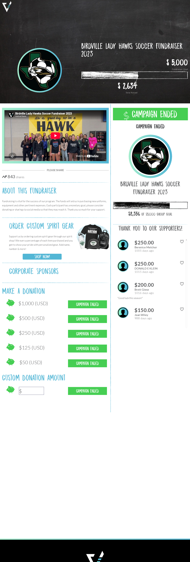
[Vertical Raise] (7, 6)
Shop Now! (42, 257)
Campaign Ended (153, 114)
